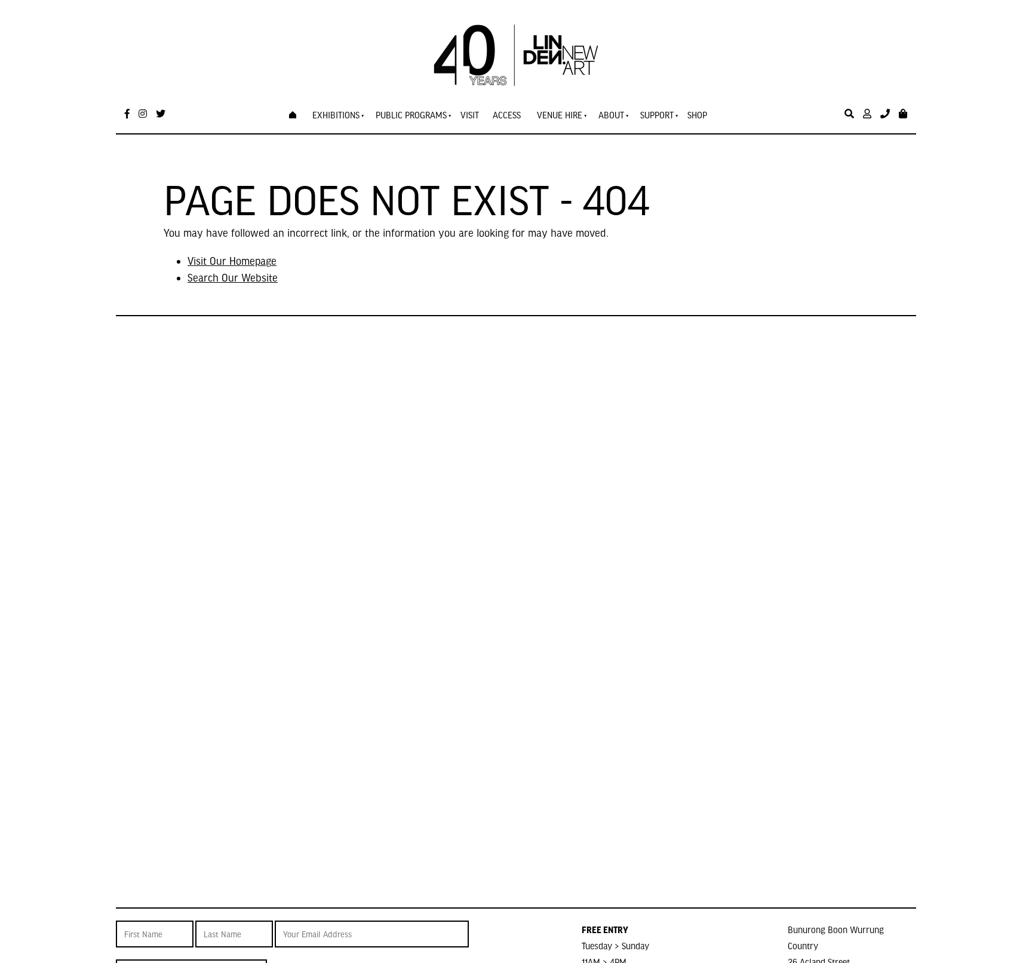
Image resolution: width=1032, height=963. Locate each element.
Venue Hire (559, 115)
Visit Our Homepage (232, 260)
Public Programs (411, 115)
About (611, 115)
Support (657, 115)
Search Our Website (233, 277)
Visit (469, 115)
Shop (697, 115)
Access (507, 115)
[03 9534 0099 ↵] (885, 114)
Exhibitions (336, 115)
